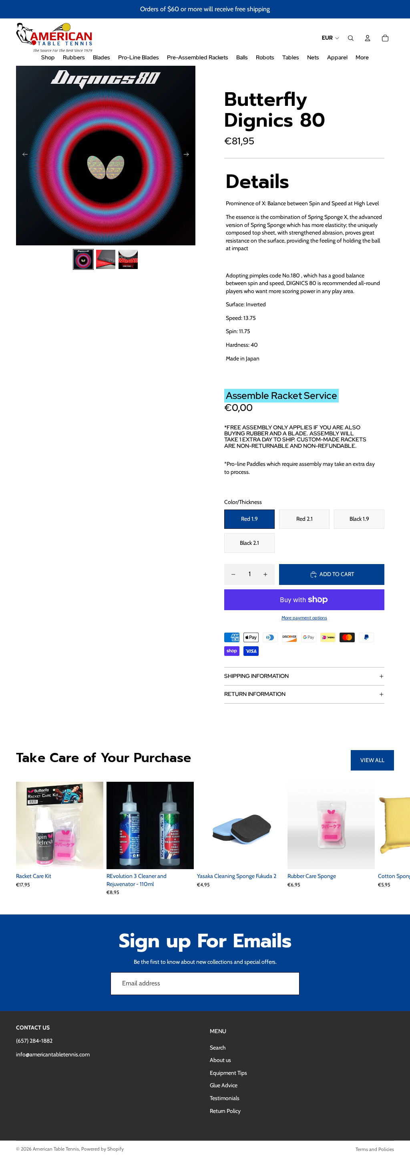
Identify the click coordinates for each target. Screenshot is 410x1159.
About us (220, 1060)
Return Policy (225, 1111)
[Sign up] (288, 983)
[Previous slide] (22, 155)
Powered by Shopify (102, 1149)
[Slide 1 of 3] (83, 259)
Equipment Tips (228, 1072)
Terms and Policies (375, 1149)
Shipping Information (256, 676)
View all (372, 760)
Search (218, 1047)
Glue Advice (223, 1085)
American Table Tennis (56, 1149)
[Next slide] (188, 155)
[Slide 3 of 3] (128, 259)
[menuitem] (362, 58)
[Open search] (351, 38)
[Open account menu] (367, 38)
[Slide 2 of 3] (105, 259)
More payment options (304, 618)
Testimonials (224, 1098)
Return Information (254, 694)
